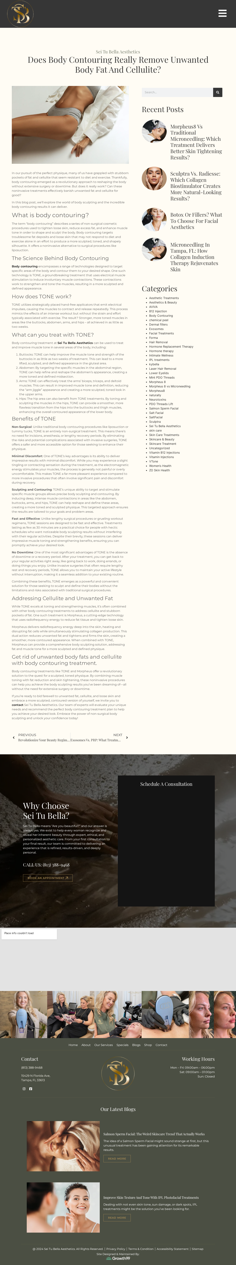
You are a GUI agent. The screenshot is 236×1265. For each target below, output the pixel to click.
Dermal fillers (158, 324)
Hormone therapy (161, 351)
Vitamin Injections (161, 457)
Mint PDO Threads (162, 377)
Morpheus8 (157, 391)
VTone (153, 461)
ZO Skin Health (159, 470)
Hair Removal (158, 342)
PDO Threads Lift (161, 404)
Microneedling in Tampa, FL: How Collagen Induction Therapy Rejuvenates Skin (194, 257)
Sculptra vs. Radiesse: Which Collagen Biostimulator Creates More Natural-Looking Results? (196, 186)
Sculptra (155, 421)
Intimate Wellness (161, 355)
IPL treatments (159, 360)
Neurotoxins (157, 399)
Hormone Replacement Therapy (171, 346)
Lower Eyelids (159, 373)
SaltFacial (156, 417)
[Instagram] (24, 1089)
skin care (155, 430)
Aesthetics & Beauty (163, 302)
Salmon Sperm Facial (163, 408)
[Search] (217, 92)
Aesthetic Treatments (164, 298)
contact (17, 705)
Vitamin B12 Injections (164, 452)
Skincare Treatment (162, 444)
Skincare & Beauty (161, 439)
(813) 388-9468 (56, 865)
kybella (154, 364)
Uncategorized (159, 448)
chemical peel (158, 320)
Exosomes (156, 329)
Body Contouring (161, 315)
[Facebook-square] (31, 1089)
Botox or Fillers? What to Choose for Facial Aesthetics (196, 220)
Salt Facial (156, 413)
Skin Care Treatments (164, 435)
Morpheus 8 (157, 382)
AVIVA (153, 307)
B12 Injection (158, 311)
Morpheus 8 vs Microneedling (169, 386)
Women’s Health (160, 466)
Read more (117, 1158)
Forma (153, 338)
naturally (155, 395)
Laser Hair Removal (162, 368)
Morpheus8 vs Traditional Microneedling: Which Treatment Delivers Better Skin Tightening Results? (196, 142)
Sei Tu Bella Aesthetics (75, 343)
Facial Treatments (161, 333)
